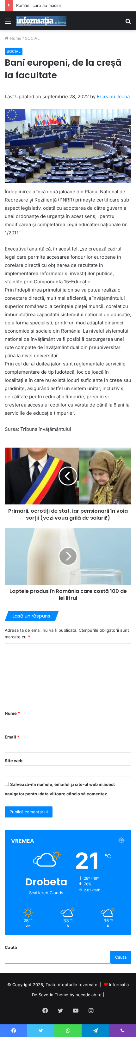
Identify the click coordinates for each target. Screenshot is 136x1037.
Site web (13, 760)
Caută (11, 947)
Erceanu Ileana (113, 96)
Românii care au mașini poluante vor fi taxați (59, 5)
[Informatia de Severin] (41, 21)
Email (12, 736)
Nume (12, 713)
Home (15, 38)
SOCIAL (32, 38)
